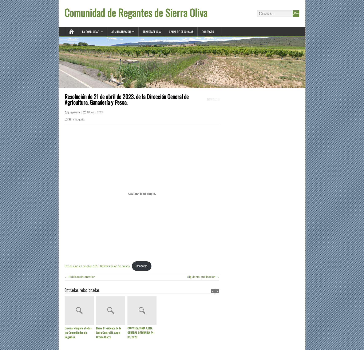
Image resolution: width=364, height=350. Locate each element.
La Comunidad (90, 31)
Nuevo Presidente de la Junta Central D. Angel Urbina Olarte (108, 332)
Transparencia (152, 31)
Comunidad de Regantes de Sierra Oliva (136, 12)
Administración (121, 31)
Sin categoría (76, 119)
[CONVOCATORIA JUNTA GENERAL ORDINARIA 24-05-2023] (143, 311)
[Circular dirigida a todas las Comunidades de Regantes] (80, 311)
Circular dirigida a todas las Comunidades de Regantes (78, 332)
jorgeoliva (74, 112)
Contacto (208, 31)
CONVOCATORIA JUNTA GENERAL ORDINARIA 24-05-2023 (141, 332)
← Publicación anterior (80, 276)
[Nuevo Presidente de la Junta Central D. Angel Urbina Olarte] (111, 311)
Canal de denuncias (181, 31)
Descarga (141, 265)
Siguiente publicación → (203, 276)
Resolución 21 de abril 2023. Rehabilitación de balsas (97, 265)
